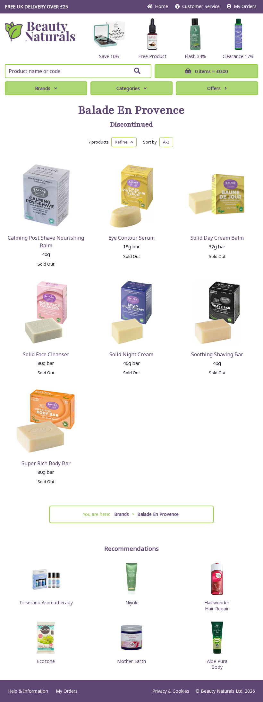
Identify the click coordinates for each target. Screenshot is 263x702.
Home (160, 6)
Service (201, 6)
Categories (128, 88)
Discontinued (131, 124)
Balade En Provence (131, 110)
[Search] (137, 71)
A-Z (166, 142)
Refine (123, 142)
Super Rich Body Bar (46, 463)
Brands (42, 88)
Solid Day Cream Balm (217, 237)
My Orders (244, 6)
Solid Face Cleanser (46, 354)
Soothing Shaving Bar (217, 354)
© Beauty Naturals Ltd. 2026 (225, 691)
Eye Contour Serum (131, 237)
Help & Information (28, 691)
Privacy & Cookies (170, 691)
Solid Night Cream (131, 354)
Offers (214, 88)
